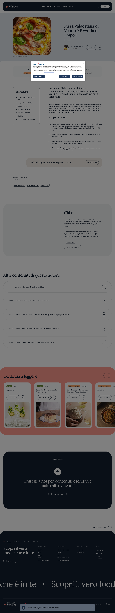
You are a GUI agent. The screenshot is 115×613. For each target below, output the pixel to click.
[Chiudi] (83, 63)
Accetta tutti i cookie (77, 76)
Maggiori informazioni (49, 71)
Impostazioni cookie (38, 76)
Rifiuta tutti (64, 76)
